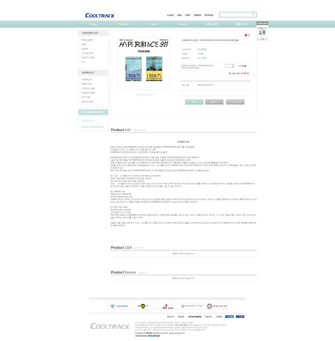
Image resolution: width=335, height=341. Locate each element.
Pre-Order (123, 24)
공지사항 (86, 97)
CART (187, 15)
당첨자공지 (87, 84)
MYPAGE (208, 15)
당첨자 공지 (242, 24)
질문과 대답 (87, 101)
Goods (183, 24)
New (153, 24)
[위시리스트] (235, 102)
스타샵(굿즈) (88, 53)
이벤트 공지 (212, 24)
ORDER (197, 15)
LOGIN (170, 15)
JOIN (179, 15)
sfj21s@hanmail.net (164, 327)
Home (93, 24)
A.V (83, 62)
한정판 (85, 49)
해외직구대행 (88, 57)
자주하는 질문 (88, 88)
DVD (84, 44)
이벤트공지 (87, 79)
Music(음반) (87, 40)
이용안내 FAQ (88, 93)
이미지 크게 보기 (147, 95)
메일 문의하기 (88, 121)
